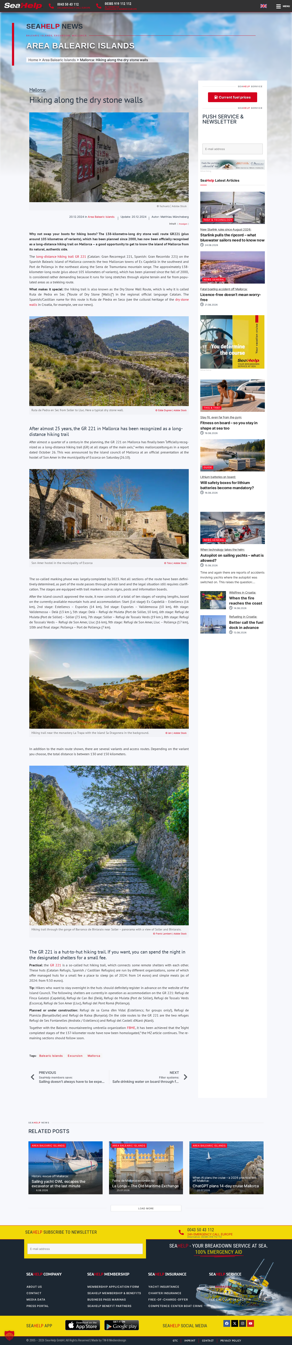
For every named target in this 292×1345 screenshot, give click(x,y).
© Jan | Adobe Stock (176, 732)
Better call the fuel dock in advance (246, 622)
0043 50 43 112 (68, 4)
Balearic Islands (39, 35)
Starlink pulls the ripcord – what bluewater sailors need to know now (232, 235)
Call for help (221, 1293)
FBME (131, 1028)
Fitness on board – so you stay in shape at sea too (228, 423)
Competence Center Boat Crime (175, 1306)
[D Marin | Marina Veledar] (232, 168)
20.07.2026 (203, 1190)
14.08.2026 (239, 608)
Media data (36, 1299)
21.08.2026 (211, 304)
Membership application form (113, 1286)
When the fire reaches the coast (245, 598)
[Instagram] (242, 1323)
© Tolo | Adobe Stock (175, 563)
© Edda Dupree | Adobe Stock (171, 410)
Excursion (62, 35)
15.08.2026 (211, 565)
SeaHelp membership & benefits (114, 1293)
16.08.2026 (211, 492)
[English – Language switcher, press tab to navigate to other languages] (264, 6)
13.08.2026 (239, 632)
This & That (212, 407)
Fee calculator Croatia (230, 1299)
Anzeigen (183, 224)
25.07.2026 (123, 1190)
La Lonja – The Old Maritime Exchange (145, 1183)
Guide (208, 467)
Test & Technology (218, 219)
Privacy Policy (230, 1340)
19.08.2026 (211, 433)
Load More (146, 1208)
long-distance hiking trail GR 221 (61, 256)
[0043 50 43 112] (51, 6)
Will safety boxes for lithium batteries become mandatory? (227, 482)
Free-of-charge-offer (168, 1299)
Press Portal (38, 1306)
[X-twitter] (234, 1323)
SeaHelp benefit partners (109, 1306)
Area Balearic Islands (80, 45)
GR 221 (55, 965)
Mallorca (79, 35)
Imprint (189, 1340)
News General (214, 279)
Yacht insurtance (163, 1286)
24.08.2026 (211, 245)
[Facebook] (226, 1323)
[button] (9, 1335)
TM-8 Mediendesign (114, 1340)
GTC (175, 1340)
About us (34, 1286)
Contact (34, 1293)
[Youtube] (250, 1323)
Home (33, 60)
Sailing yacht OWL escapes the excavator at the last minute (58, 1181)
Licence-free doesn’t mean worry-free (230, 295)
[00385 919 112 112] (98, 6)
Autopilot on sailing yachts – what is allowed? (232, 555)
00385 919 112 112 (118, 4)
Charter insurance (164, 1293)
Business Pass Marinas (106, 1299)
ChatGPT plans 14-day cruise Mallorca (226, 1182)
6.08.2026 (41, 1190)
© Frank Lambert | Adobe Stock (170, 933)
